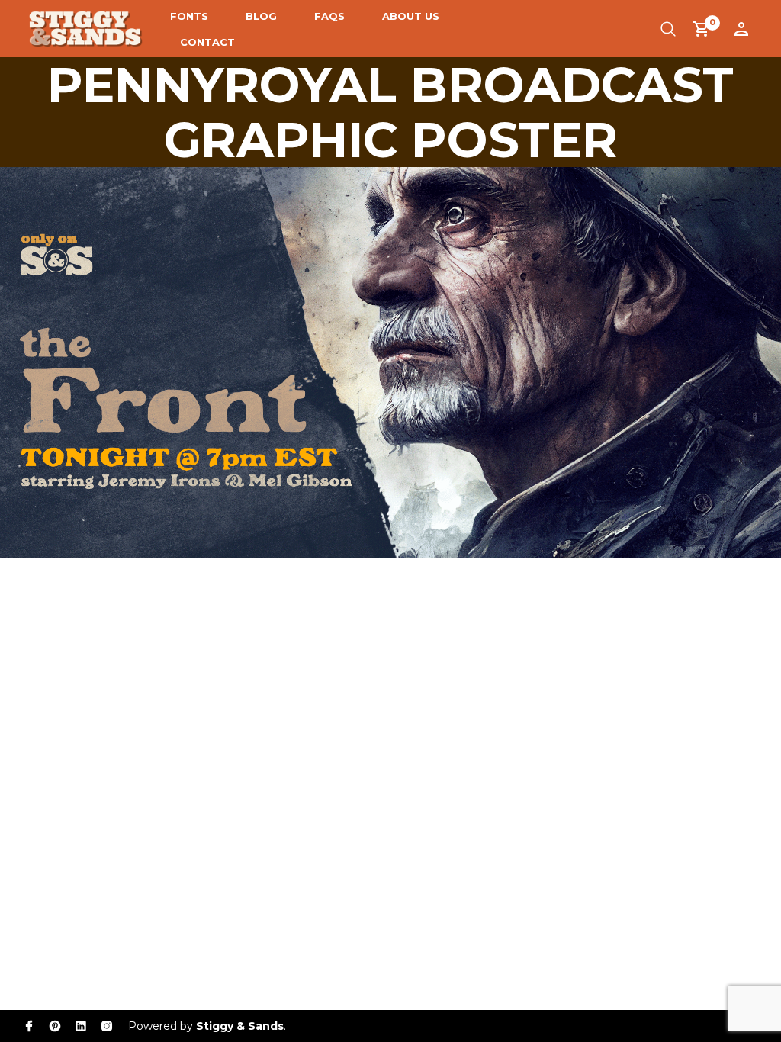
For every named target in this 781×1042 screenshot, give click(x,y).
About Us (410, 16)
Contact (207, 42)
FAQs (329, 16)
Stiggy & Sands (240, 1026)
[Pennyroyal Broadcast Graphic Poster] (390, 361)
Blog (261, 16)
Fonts (189, 16)
